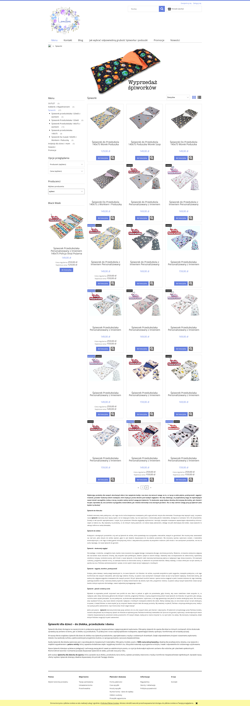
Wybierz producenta (56, 186)
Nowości (51, 147)
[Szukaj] (162, 9)
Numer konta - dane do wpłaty (121, 691)
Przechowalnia (84, 688)
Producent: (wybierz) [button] (58, 164)
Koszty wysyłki (115, 688)
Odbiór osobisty (116, 695)
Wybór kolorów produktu (58, 682)
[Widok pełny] (199, 97)
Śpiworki (52, 110)
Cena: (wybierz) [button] (56, 171)
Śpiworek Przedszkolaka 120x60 (65, 120)
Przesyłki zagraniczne (118, 698)
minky (110, 560)
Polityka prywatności (148, 688)
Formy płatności (116, 682)
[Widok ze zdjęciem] (194, 97)
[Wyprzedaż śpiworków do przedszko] (125, 71)
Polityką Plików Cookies (110, 703)
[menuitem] (54, 40)
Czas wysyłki (114, 685)
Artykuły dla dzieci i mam (59, 143)
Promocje (52, 150)
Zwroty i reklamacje (147, 685)
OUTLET (51, 103)
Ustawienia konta (85, 685)
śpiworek (166, 612)
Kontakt (174, 682)
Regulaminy (144, 682)
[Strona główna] (64, 19)
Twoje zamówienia (86, 682)
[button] (113, 158)
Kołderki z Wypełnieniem (59, 107)
